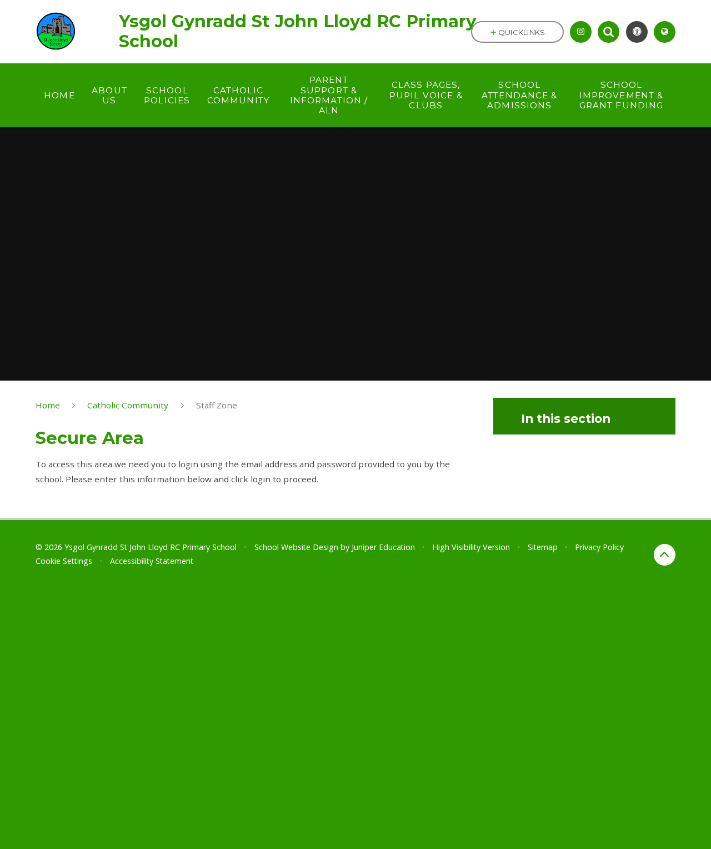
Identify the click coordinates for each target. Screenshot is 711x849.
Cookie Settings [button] (64, 561)
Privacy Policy (599, 547)
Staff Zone (216, 405)
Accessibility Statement (151, 561)
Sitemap (543, 547)
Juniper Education (383, 547)
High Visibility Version (471, 547)
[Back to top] (664, 555)
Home (48, 405)
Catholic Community (127, 405)
